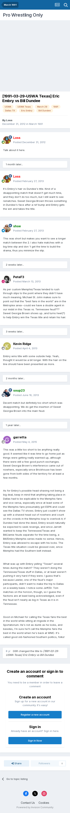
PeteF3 (18, 277)
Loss (9, 120)
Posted (29, 142)
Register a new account (35, 714)
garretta (19, 437)
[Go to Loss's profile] (7, 140)
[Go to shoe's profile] (7, 228)
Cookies (43, 802)
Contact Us (28, 802)
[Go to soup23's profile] (7, 393)
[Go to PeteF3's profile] (7, 279)
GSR (15, 651)
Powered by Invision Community (35, 807)
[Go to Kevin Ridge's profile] (7, 346)
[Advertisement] (35, 55)
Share (18, 763)
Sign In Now (35, 740)
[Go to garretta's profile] (7, 440)
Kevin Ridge (22, 344)
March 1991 (36, 123)
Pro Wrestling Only (23, 15)
